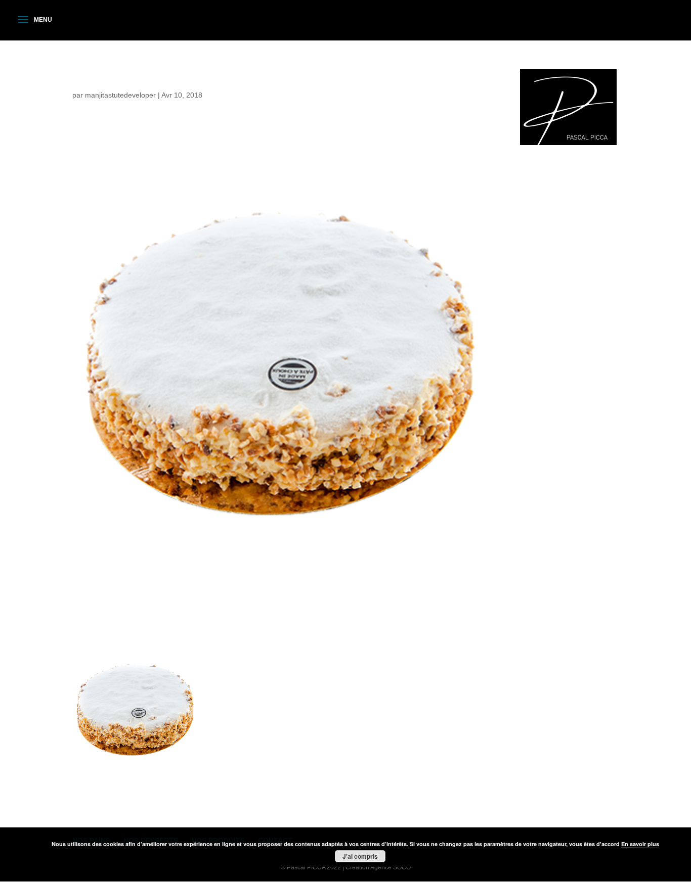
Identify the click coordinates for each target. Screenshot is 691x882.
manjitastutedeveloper (120, 95)
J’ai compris (360, 856)
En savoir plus (640, 844)
